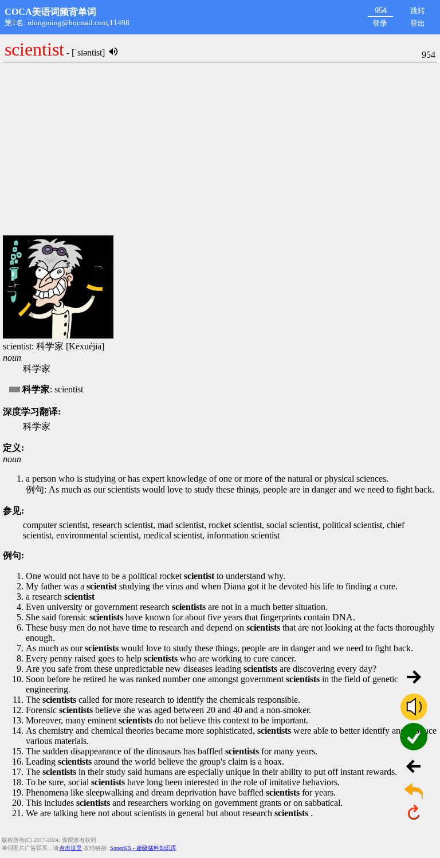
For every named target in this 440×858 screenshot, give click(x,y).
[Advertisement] (220, 149)
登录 (379, 23)
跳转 (417, 10)
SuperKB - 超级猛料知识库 (143, 848)
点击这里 (70, 848)
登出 (417, 23)
